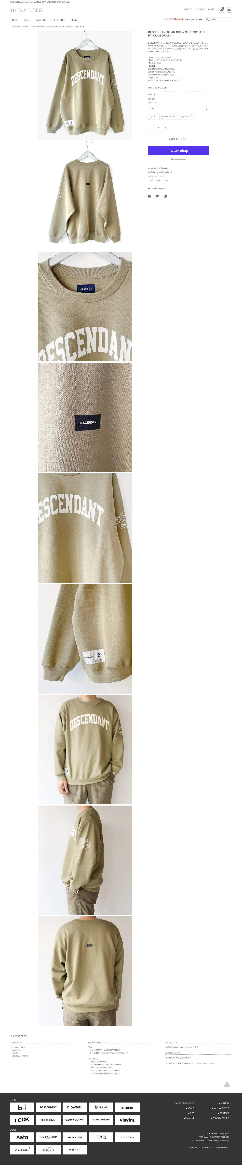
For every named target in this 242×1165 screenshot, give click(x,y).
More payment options (178, 159)
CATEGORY (42, 20)
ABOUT (188, 9)
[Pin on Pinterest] (166, 196)
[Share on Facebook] (151, 196)
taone (26, 20)
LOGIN (200, 9)
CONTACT (224, 1113)
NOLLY (14, 20)
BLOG (74, 20)
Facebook (189, 1118)
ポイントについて (157, 176)
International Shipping (159, 168)
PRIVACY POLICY (221, 1118)
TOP (12, 26)
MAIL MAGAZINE (221, 1108)
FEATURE (59, 20)
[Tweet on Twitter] (158, 196)
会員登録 (225, 1103)
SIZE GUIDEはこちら (159, 180)
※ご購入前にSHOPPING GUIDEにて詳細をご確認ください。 (190, 1063)
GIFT (192, 1113)
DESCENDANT (22, 26)
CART (211, 9)
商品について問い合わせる (161, 172)
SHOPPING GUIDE (185, 1103)
